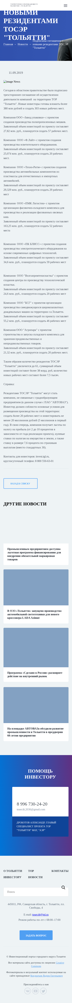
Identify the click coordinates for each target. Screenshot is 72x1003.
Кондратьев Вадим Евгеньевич (46, 975)
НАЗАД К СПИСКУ (20, 483)
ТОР (31, 870)
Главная (8, 44)
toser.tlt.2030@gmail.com (31, 809)
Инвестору (12, 877)
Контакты (60, 870)
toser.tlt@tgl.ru (40, 914)
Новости (23, 44)
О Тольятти (12, 870)
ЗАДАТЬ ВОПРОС (36, 935)
